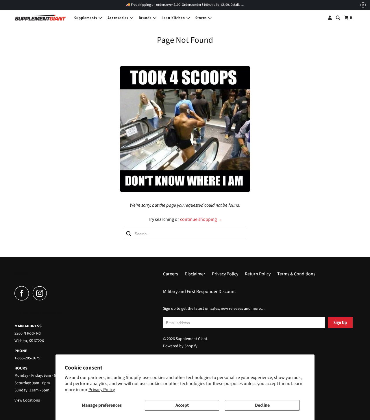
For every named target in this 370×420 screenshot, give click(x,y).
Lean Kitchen (174, 17)
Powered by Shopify (180, 346)
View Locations (27, 400)
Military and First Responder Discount (199, 291)
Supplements (86, 17)
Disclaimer (195, 274)
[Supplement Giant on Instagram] (41, 293)
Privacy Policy (101, 390)
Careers (170, 274)
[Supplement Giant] (40, 18)
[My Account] (330, 18)
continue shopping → (201, 219)
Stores (201, 17)
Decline (262, 405)
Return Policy (258, 274)
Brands (146, 17)
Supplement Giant (191, 339)
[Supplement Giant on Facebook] (23, 293)
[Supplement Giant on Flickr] (52, 293)
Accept (182, 405)
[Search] (338, 18)
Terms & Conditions (296, 274)
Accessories (119, 17)
